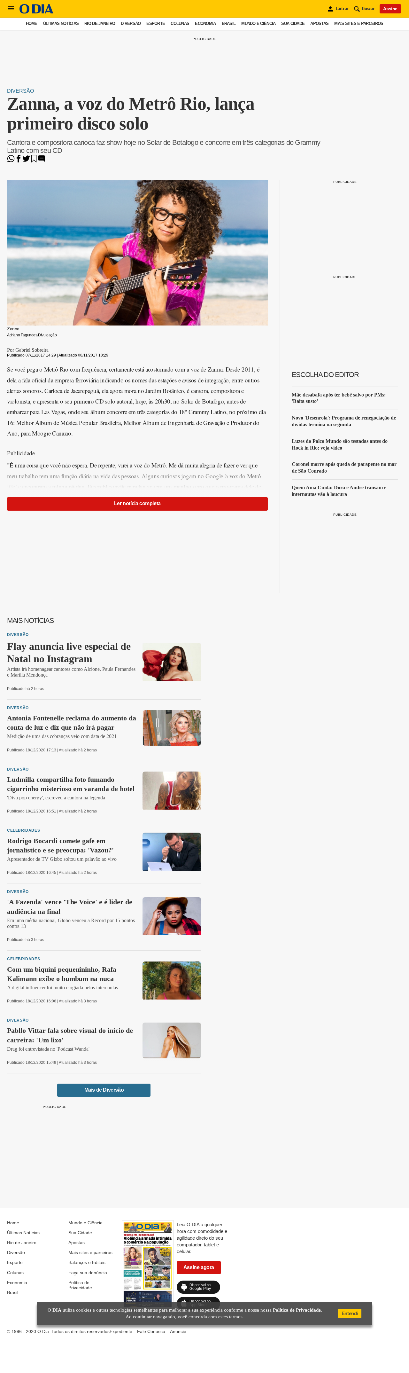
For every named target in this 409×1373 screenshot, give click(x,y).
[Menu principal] (11, 9)
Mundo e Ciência (258, 23)
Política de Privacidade (80, 1285)
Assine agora (198, 1267)
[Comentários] (41, 160)
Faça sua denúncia (87, 1272)
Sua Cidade (293, 23)
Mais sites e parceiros (358, 23)
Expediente (121, 1331)
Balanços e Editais (86, 1262)
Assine (390, 8)
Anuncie (178, 1331)
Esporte (155, 23)
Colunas (180, 23)
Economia (205, 23)
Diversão (131, 23)
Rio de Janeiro (99, 23)
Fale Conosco (151, 1331)
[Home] (36, 12)
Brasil (229, 23)
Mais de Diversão (104, 1090)
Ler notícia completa (137, 503)
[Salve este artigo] (34, 160)
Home (31, 23)
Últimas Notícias (61, 23)
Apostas (319, 23)
